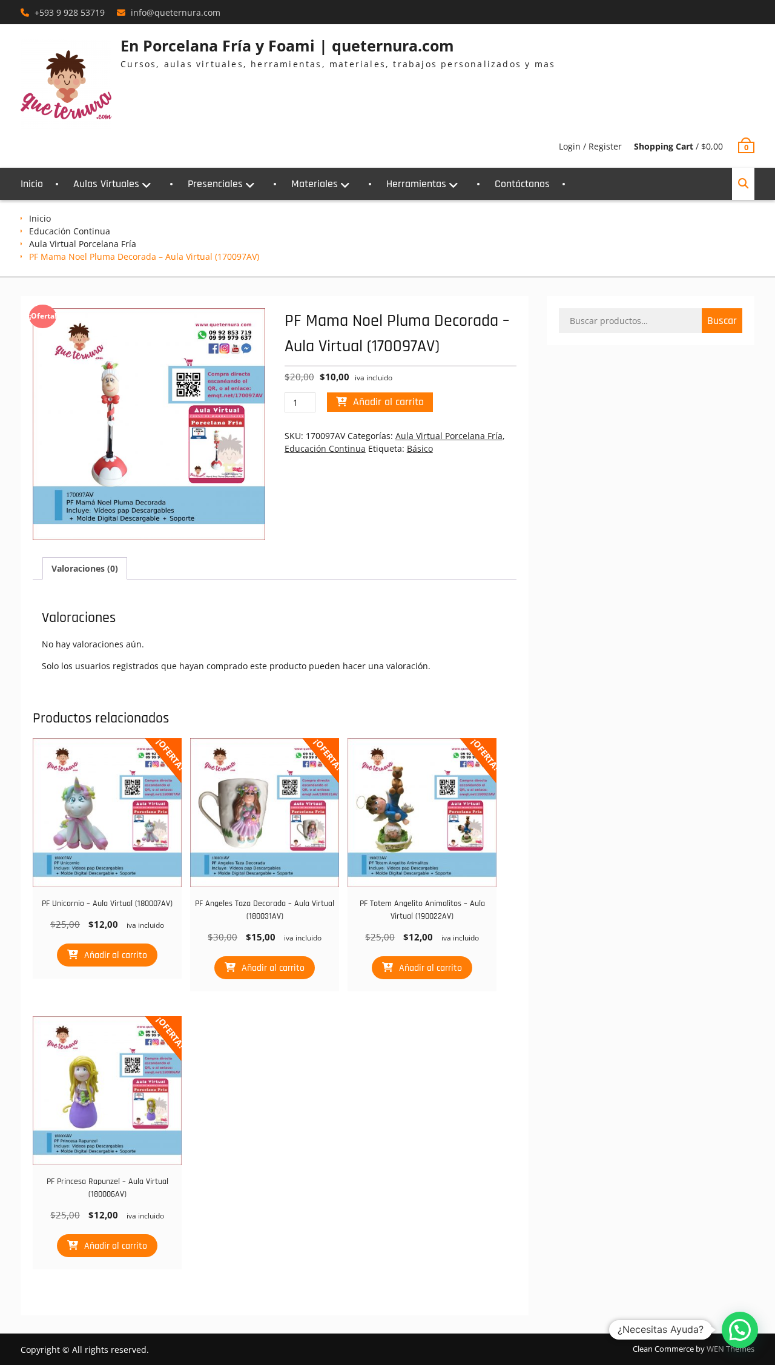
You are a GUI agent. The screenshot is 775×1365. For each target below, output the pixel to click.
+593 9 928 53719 (70, 12)
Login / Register (590, 146)
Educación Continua (69, 231)
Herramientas (416, 184)
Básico (420, 448)
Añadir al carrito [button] (115, 955)
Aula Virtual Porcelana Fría (82, 244)
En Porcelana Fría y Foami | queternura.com (287, 45)
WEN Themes (730, 1348)
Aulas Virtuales (106, 184)
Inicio (32, 184)
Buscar (722, 321)
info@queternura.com (175, 12)
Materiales (314, 184)
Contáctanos (522, 184)
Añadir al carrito (388, 402)
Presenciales (215, 184)
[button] (740, 1330)
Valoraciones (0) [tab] (84, 568)
